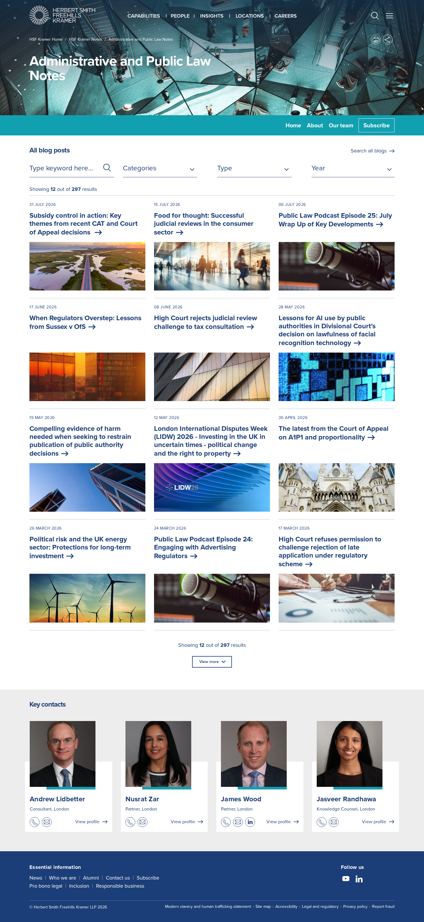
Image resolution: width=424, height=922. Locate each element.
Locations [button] (250, 16)
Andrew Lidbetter (57, 799)
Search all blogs (369, 150)
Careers (286, 16)
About (315, 125)
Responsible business (120, 886)
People (180, 16)
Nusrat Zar (142, 799)
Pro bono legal (45, 886)
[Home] (69, 15)
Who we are (62, 878)
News (35, 878)
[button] (375, 16)
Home (293, 125)
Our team (341, 125)
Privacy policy (355, 907)
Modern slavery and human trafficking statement (208, 907)
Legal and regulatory (320, 907)
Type (224, 168)
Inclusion (79, 886)
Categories (139, 168)
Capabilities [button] (143, 16)
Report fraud (383, 907)
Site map (263, 907)
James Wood (241, 799)
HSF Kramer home (46, 39)
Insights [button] (212, 16)
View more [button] (209, 662)
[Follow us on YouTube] (346, 879)
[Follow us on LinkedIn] (359, 879)
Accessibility (286, 907)
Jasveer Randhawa (346, 799)
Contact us (118, 878)
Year (318, 168)
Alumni (91, 878)
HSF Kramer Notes (85, 39)
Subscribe (376, 125)
